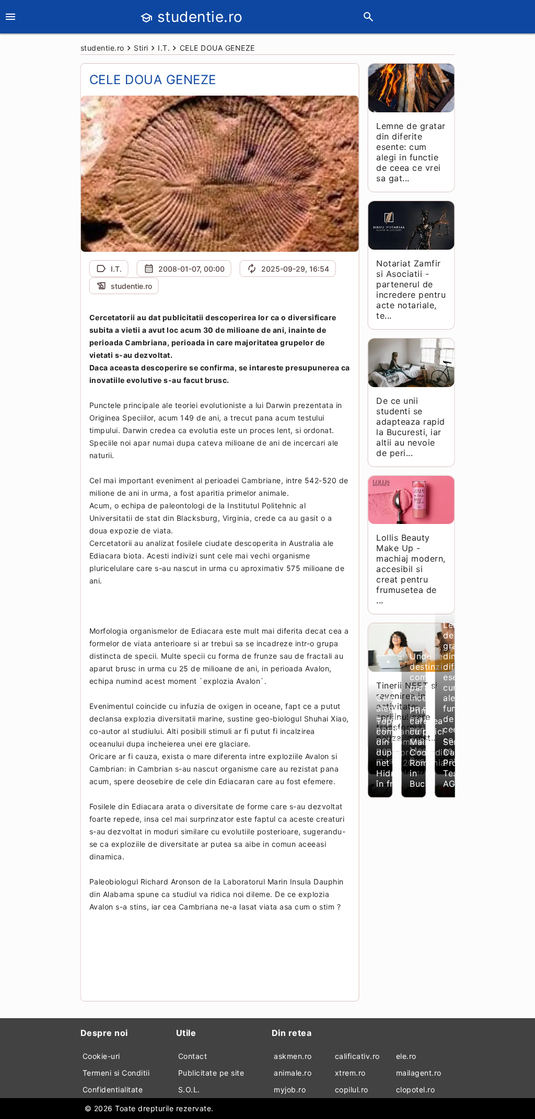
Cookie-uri (101, 1056)
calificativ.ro (357, 1056)
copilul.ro (351, 1089)
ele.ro (406, 1056)
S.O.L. (189, 1089)
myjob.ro (290, 1089)
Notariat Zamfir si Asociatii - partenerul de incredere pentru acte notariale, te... (411, 289)
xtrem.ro (350, 1072)
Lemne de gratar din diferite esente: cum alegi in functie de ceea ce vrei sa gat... (411, 152)
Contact (192, 1056)
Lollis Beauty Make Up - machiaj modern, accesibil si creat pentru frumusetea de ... (411, 568)
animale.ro (292, 1072)
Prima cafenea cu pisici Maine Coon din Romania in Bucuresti (429, 747)
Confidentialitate (113, 1089)
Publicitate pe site (211, 1072)
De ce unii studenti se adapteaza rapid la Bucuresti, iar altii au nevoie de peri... (410, 426)
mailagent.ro (418, 1072)
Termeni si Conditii (116, 1072)
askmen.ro (293, 1056)
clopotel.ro (415, 1089)
